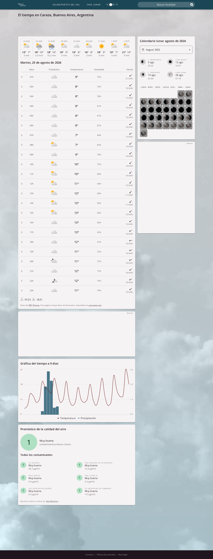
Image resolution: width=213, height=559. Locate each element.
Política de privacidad (106, 554)
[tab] (26, 48)
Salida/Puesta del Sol (66, 4)
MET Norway (34, 305)
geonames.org (95, 305)
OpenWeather (52, 501)
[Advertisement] (105, 27)
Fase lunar (94, 4)
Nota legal (123, 554)
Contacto (89, 554)
